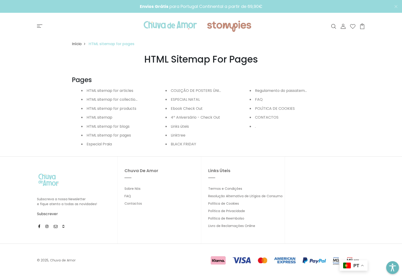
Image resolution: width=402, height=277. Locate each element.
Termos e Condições (225, 188)
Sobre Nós (132, 188)
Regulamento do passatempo (282, 90)
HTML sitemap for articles (110, 90)
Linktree (178, 135)
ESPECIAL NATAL (185, 99)
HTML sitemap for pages (109, 135)
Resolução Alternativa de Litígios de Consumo (245, 196)
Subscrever (47, 214)
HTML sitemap (99, 117)
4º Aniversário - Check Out (195, 117)
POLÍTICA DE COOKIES (275, 108)
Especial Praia (99, 144)
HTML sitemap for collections (113, 99)
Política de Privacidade (226, 211)
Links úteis (180, 126)
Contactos (133, 203)
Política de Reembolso (226, 218)
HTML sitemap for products (111, 108)
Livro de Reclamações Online (231, 226)
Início (77, 44)
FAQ (259, 99)
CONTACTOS (266, 117)
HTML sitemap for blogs (108, 126)
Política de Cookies (223, 203)
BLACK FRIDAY (183, 144)
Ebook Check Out (187, 108)
